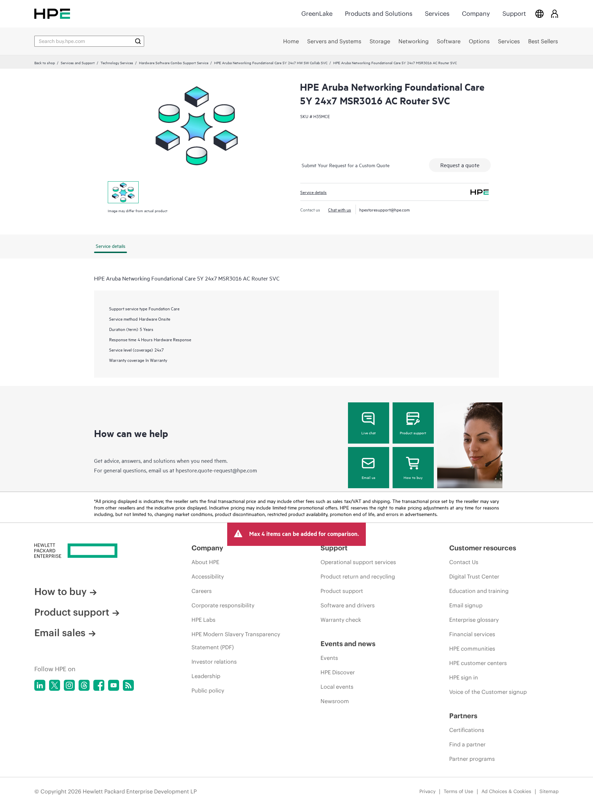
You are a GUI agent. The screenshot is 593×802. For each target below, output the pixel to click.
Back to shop (44, 62)
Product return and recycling (358, 576)
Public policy (207, 690)
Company (476, 14)
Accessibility (207, 576)
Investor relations (214, 661)
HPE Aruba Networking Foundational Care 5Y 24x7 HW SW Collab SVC (270, 62)
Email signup (465, 605)
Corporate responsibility (222, 605)
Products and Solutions (378, 14)
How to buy (413, 477)
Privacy (427, 791)
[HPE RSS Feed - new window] (128, 685)
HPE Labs (203, 619)
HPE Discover (338, 672)
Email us (368, 477)
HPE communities (472, 648)
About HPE (205, 562)
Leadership (205, 676)
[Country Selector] (539, 13)
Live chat (368, 432)
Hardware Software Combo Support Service (173, 62)
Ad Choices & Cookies (506, 791)
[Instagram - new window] (69, 685)
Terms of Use (458, 791)
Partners (463, 715)
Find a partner (467, 744)
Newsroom (335, 701)
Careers (201, 590)
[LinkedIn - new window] (39, 685)
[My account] (554, 13)
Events (329, 657)
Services (437, 14)
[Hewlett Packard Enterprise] (52, 13)
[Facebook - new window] (98, 685)
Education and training (479, 590)
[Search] (138, 41)
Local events (337, 686)
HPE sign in (463, 677)
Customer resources (482, 547)
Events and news (348, 643)
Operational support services (358, 562)
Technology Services (117, 62)
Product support (413, 432)
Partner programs (472, 758)
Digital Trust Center (474, 576)
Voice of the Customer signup (488, 691)
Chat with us (339, 209)
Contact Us (463, 562)
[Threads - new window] (84, 685)
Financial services (472, 634)
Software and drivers (348, 605)
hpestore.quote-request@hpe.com (216, 470)
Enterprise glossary (474, 619)
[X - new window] (54, 685)
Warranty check (341, 619)
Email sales (59, 633)
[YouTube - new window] (113, 685)
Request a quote (459, 165)
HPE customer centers (478, 663)
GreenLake (317, 14)
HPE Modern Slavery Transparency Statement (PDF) (235, 641)
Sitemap (549, 791)
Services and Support (78, 62)
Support (514, 14)
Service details (313, 192)
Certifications (466, 729)
